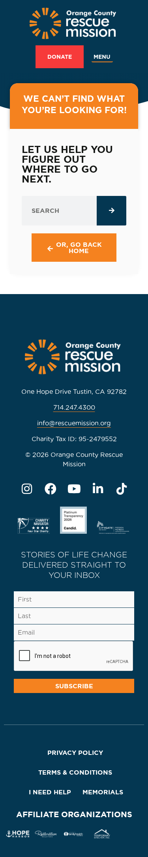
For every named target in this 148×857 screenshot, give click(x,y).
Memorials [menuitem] (102, 792)
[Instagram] (27, 489)
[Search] (111, 210)
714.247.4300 (74, 407)
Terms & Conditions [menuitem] (75, 772)
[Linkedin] (98, 489)
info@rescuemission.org (74, 423)
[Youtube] (74, 489)
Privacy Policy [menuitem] (75, 752)
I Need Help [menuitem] (50, 792)
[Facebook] (50, 489)
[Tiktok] (121, 489)
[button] (102, 57)
